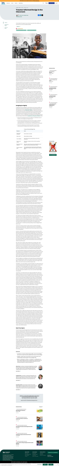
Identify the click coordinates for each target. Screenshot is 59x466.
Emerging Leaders (35, 454)
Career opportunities (28, 454)
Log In (56, 3)
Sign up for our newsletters (53, 452)
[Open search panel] (43, 3)
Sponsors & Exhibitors (43, 455)
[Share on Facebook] (38, 15)
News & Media (27, 455)
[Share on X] (42, 15)
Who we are (26, 453)
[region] (29, 464)
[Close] (58, 464)
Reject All (45, 464)
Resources (8, 3)
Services (16, 3)
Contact (26, 456)
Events (12, 3)
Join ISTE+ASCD (51, 3)
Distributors (41, 454)
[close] (58, 0)
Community (34, 455)
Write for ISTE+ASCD (35, 456)
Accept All (50, 464)
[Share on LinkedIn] (40, 15)
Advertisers (41, 453)
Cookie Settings (39, 464)
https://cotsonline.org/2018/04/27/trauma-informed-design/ (32, 354)
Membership (20, 3)
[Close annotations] (58, 462)
